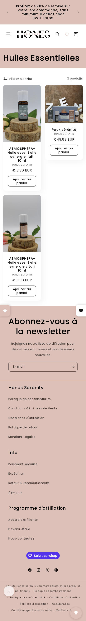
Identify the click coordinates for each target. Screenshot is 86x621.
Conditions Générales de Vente (32, 408)
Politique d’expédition (34, 604)
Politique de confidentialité (29, 399)
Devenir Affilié (19, 529)
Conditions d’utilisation (64, 597)
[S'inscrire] (72, 367)
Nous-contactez (21, 538)
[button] (8, 34)
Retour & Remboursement (28, 483)
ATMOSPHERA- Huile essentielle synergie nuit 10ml (22, 154)
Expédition (16, 473)
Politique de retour (22, 427)
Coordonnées (61, 604)
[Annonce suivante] (78, 12)
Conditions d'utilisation (26, 418)
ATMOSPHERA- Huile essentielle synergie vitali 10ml (22, 265)
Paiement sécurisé (23, 464)
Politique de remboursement (52, 591)
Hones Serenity (26, 586)
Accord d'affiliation (23, 520)
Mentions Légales (21, 437)
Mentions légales (67, 610)
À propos (15, 492)
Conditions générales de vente (31, 610)
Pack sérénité (64, 130)
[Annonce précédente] (7, 12)
